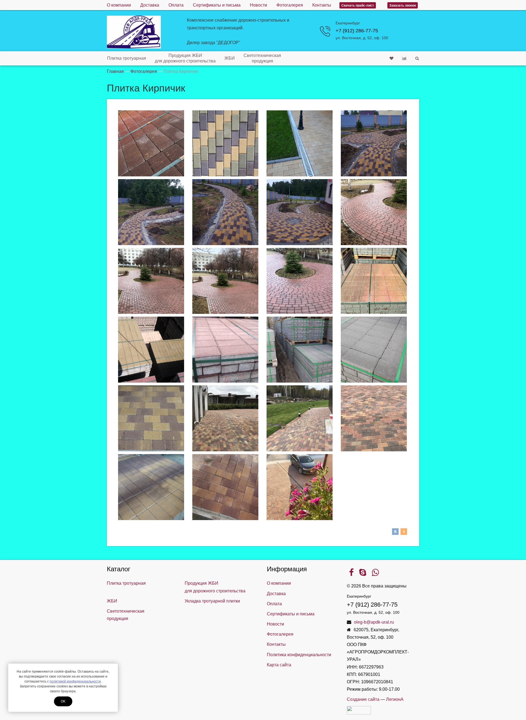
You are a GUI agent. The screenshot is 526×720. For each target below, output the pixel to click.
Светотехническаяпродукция (262, 58)
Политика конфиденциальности (299, 654)
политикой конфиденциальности (75, 681)
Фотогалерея (289, 5)
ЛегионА (395, 699)
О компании (119, 5)
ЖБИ (229, 58)
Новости (258, 5)
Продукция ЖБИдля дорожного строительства (185, 58)
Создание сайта (363, 699)
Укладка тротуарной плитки (212, 601)
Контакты (321, 5)
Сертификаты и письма (217, 5)
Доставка (149, 5)
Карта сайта (279, 664)
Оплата (176, 5)
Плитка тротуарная (126, 58)
